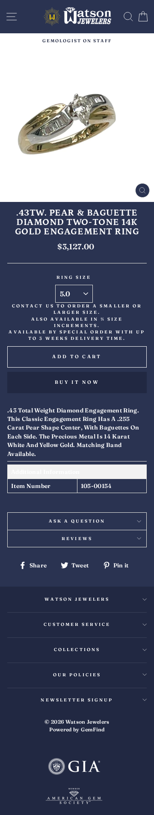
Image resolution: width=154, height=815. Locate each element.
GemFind (92, 729)
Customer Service (77, 624)
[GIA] (74, 767)
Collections (77, 649)
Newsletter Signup (77, 700)
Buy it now (77, 382)
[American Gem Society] (74, 797)
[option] (77, 41)
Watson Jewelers (77, 599)
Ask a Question (77, 521)
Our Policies (77, 675)
